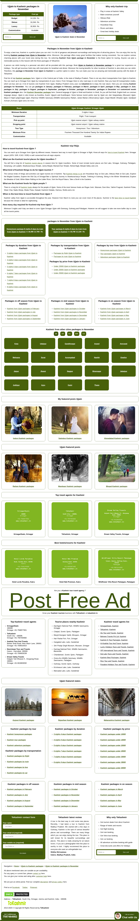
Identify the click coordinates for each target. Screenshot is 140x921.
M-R (76, 333)
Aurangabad (70, 357)
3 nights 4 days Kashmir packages (67, 734)
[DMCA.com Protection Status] (17, 896)
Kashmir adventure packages (19, 745)
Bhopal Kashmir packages (116, 486)
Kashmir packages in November (67, 795)
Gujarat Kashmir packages (23, 720)
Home (16, 866)
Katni (70, 385)
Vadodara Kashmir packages (69, 438)
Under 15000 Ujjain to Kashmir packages (69, 266)
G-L (69, 333)
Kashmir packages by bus (17, 767)
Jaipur (16, 371)
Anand (96, 344)
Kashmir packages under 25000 (113, 751)
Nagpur (70, 371)
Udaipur (43, 344)
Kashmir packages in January (66, 806)
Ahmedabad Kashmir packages (116, 438)
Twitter (24, 887)
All (56, 333)
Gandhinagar (70, 344)
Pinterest (33, 887)
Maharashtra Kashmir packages (116, 720)
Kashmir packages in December (66, 801)
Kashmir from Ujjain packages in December (70, 315)
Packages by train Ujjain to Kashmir (67, 256)
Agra (43, 385)
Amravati (123, 344)
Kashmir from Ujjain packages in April (114, 312)
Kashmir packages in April (111, 795)
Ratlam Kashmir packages (23, 486)
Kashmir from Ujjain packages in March (115, 309)
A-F (63, 333)
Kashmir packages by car (17, 773)
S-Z (84, 333)
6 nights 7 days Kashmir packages (67, 751)
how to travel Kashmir (116, 152)
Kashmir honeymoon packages (19, 734)
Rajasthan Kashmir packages (70, 720)
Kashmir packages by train (18, 762)
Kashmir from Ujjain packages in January (69, 319)
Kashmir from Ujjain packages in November (70, 312)
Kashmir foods (26, 187)
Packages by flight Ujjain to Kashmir (67, 253)
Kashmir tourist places (34, 163)
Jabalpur (123, 371)
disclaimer (44, 882)
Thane (96, 385)
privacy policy (57, 882)
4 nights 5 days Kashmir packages (67, 740)
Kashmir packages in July (17, 795)
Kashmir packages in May (110, 801)
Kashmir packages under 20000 (113, 745)
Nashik (97, 357)
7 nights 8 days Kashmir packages (67, 757)
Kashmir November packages (39, 92)
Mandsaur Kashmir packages (70, 486)
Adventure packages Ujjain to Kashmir (115, 257)
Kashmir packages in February (19, 789)
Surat (43, 357)
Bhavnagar (96, 371)
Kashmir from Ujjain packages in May (114, 315)
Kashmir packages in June (111, 806)
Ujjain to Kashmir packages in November (62, 866)
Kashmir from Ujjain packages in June (114, 319)
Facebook (16, 887)
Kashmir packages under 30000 (113, 757)
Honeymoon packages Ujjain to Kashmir (115, 250)
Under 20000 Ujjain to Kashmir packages (69, 270)
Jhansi (43, 371)
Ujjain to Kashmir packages (32, 866)
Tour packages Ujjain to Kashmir (112, 254)
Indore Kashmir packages (23, 438)
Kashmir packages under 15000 (113, 740)
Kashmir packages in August (18, 801)
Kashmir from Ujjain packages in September (24, 319)
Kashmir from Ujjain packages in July (21, 312)
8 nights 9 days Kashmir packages (67, 762)
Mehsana (16, 357)
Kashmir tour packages (16, 740)
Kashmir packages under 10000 (113, 734)
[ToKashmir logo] (17, 905)
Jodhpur (16, 385)
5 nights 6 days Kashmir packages (67, 745)
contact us (37, 873)
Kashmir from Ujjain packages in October (69, 309)
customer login (41, 876)
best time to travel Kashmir (125, 198)
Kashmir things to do (74, 174)
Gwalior (123, 357)
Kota (16, 344)
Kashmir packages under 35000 (113, 762)
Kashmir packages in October (66, 789)
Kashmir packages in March (111, 789)
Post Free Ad (70, 600)
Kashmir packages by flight (18, 756)
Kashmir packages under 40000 (113, 768)
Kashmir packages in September (20, 806)
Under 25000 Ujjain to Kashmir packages (69, 273)
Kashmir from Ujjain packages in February (23, 309)
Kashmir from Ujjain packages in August (22, 315)
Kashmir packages (23, 78)
